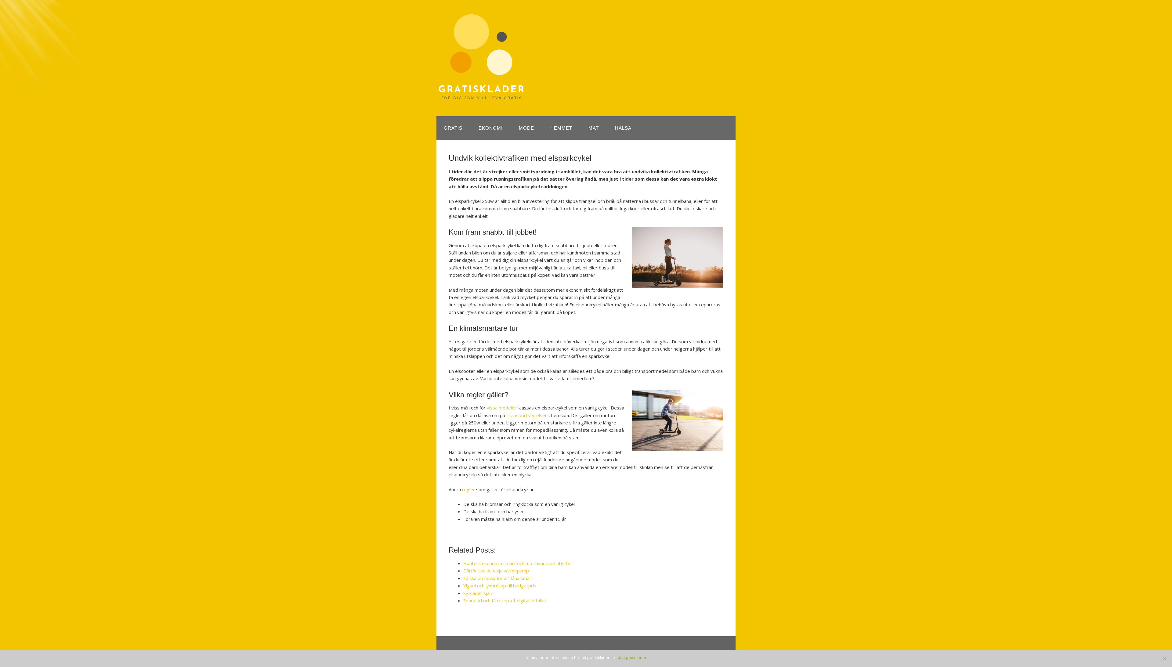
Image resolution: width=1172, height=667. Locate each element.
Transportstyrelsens (528, 415)
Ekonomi (491, 128)
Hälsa (623, 128)
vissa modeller (502, 408)
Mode (526, 128)
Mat (593, 128)
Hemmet (561, 128)
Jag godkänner (632, 657)
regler (468, 489)
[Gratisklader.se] (481, 97)
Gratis (453, 128)
